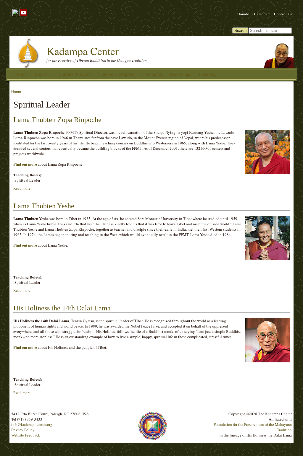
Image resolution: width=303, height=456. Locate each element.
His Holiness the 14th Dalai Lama (62, 308)
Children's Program (116, 74)
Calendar (261, 14)
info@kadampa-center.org (31, 424)
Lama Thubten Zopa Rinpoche (57, 119)
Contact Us (283, 14)
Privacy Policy (23, 429)
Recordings (180, 74)
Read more (21, 188)
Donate (243, 14)
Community (152, 74)
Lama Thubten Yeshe (43, 206)
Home (22, 74)
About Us (43, 74)
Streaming (207, 74)
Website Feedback (25, 435)
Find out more (25, 164)
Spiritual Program (75, 74)
